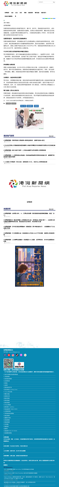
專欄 (25, 12)
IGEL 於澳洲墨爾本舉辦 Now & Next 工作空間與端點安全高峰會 (19, 469)
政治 (16, 12)
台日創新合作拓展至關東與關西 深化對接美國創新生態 (16, 486)
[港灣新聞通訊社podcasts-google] (25, 355)
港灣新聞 (7, 12)
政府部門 (14, 103)
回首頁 (36, 106)
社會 (12, 12)
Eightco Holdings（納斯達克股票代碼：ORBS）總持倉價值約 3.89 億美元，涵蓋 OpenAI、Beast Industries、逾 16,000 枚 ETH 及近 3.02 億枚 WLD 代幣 (29, 477)
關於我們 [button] (43, 12)
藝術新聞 (30, 12)
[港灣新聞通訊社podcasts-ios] (21, 355)
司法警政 (8, 103)
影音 (21, 12)
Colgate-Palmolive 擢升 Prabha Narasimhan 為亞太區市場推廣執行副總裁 (20, 473)
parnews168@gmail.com (14, 352)
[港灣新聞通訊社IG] (13, 355)
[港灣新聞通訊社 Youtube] (9, 356)
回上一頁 (23, 106)
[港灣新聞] (29, 183)
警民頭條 (37, 12)
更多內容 (51, 136)
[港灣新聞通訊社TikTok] (17, 355)
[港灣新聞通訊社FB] (5, 356)
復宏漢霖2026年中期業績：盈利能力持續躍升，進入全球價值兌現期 (19, 482)
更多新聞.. (29, 106)
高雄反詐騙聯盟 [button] (8, 16)
